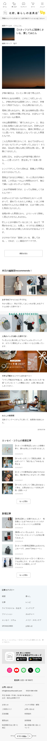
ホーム (5, 6)
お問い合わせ (29, 709)
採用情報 (28, 720)
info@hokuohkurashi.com (12, 691)
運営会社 (5, 720)
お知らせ (5, 705)
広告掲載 (5, 714)
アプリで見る (22, 736)
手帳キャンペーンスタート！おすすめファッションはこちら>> (23, 18)
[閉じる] (29, 736)
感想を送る (23, 253)
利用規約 (28, 714)
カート (33, 6)
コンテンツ (23, 6)
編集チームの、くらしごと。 (12, 26)
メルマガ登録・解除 (32, 705)
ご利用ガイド (7, 709)
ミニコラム (12, 640)
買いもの (14, 6)
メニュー (42, 6)
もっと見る (23, 501)
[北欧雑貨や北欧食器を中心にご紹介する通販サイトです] (23, 12)
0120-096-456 (31, 691)
